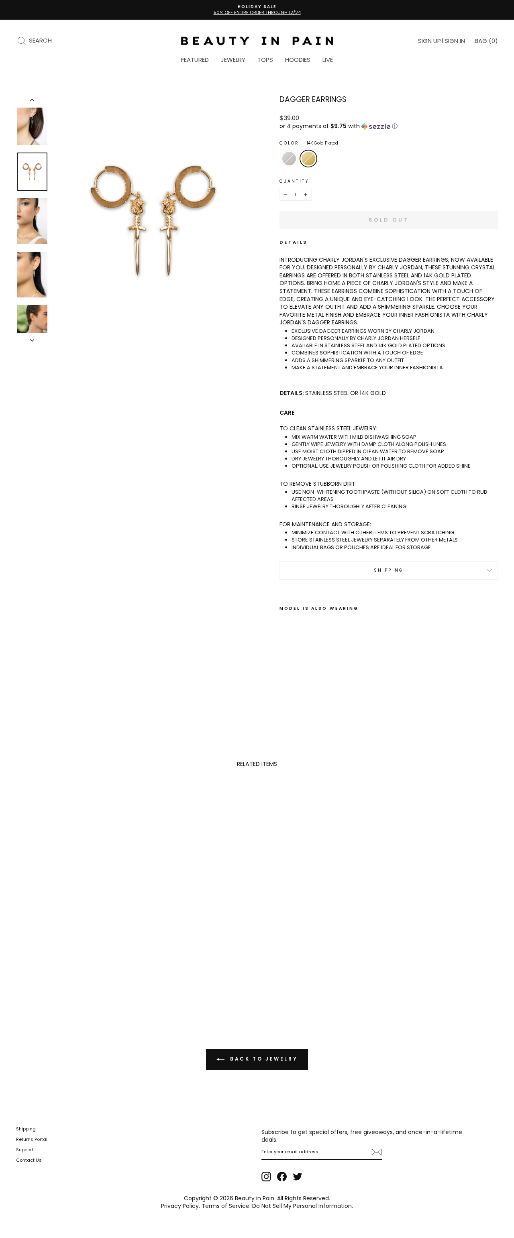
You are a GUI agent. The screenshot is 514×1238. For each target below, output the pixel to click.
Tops (265, 59)
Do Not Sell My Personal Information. (302, 1206)
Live (327, 59)
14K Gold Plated (308, 159)
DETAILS (293, 242)
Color (308, 143)
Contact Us (29, 1160)
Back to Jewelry (263, 1058)
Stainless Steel (289, 159)
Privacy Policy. (180, 1206)
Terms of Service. (226, 1206)
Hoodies (297, 59)
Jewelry (233, 59)
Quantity (294, 181)
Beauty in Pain (254, 1198)
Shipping (389, 570)
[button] (388, 126)
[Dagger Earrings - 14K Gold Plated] (296, 676)
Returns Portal (31, 1139)
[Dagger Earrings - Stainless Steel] (285, 676)
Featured (195, 59)
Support (24, 1149)
